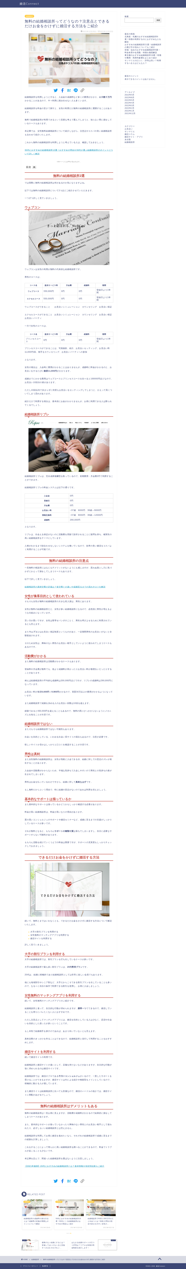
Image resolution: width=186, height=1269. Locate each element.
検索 (127, 16)
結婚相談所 (29, 16)
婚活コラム (130, 134)
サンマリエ (130, 131)
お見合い (129, 129)
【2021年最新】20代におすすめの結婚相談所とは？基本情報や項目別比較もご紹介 (64, 1166)
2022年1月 (129, 111)
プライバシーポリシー (30, 1266)
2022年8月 (129, 97)
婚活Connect (29, 3)
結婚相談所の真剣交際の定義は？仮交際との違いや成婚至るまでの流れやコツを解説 (65, 587)
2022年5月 (129, 100)
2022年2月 (129, 108)
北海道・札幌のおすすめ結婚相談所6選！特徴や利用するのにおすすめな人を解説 (143, 39)
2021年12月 (130, 113)
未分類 (128, 139)
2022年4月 (129, 103)
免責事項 (45, 1266)
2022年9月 (129, 95)
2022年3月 (129, 105)
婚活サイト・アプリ (134, 137)
